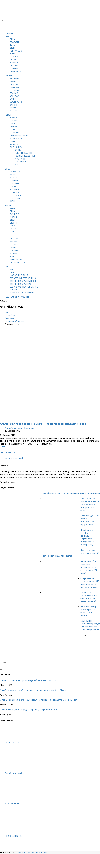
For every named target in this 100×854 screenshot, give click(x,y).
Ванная (13, 105)
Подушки (14, 192)
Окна (12, 141)
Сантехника (16, 147)
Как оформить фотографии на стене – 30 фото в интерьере (71, 493)
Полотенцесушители (25, 156)
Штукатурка (16, 138)
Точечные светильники (22, 292)
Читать (3, 447)
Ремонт (9, 115)
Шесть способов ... (13, 742)
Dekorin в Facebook (7, 452)
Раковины (20, 159)
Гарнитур (14, 214)
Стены (13, 48)
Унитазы (19, 164)
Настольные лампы (19, 275)
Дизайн (13, 39)
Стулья (13, 223)
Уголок (13, 217)
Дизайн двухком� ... (14, 773)
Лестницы (15, 65)
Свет (7, 266)
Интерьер (15, 78)
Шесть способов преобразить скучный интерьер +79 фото (28, 680)
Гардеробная (16, 102)
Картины (14, 183)
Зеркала (14, 177)
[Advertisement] (50, 352)
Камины (14, 68)
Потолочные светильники (23, 278)
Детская (14, 84)
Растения (14, 189)
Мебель (13, 228)
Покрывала (15, 195)
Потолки (14, 132)
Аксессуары (15, 172)
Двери (13, 59)
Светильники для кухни (22, 284)
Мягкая (13, 256)
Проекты (14, 42)
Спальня (14, 93)
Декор (8, 169)
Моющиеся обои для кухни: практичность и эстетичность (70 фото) (88, 567)
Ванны (18, 150)
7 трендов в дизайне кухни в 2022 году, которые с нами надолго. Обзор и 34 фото (39, 699)
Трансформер (17, 259)
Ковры (13, 186)
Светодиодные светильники (24, 287)
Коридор (14, 96)
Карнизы (14, 180)
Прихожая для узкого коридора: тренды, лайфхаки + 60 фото (29, 709)
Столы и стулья (17, 262)
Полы (12, 129)
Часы (12, 201)
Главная (9, 33)
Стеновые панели (19, 135)
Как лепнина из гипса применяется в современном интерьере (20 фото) (89, 504)
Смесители (20, 162)
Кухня (13, 81)
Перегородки (16, 51)
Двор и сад (15, 71)
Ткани (13, 108)
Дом (7, 36)
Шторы (13, 110)
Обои (12, 123)
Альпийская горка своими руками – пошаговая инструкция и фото (43, 424)
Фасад (13, 45)
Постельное (16, 198)
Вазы (12, 174)
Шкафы (13, 253)
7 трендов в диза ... (14, 803)
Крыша (13, 54)
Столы (13, 220)
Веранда (14, 62)
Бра (11, 269)
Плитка (13, 126)
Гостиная (14, 90)
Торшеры (14, 290)
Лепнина (14, 120)
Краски (13, 118)
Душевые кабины (23, 153)
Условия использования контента (31, 852)
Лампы (13, 272)
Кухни (13, 208)
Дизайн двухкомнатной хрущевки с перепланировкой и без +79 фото (33, 690)
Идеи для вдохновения (17, 297)
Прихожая (15, 87)
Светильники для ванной (23, 281)
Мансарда (15, 56)
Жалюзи (14, 144)
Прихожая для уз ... (13, 835)
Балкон (13, 99)
